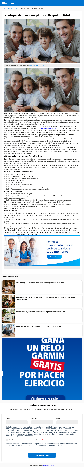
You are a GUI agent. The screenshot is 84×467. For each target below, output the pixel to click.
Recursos (9, 8)
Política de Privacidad (48, 465)
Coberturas (32, 65)
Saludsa (13, 267)
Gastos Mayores (40, 65)
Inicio (3, 8)
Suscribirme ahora (42, 455)
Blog (16, 8)
